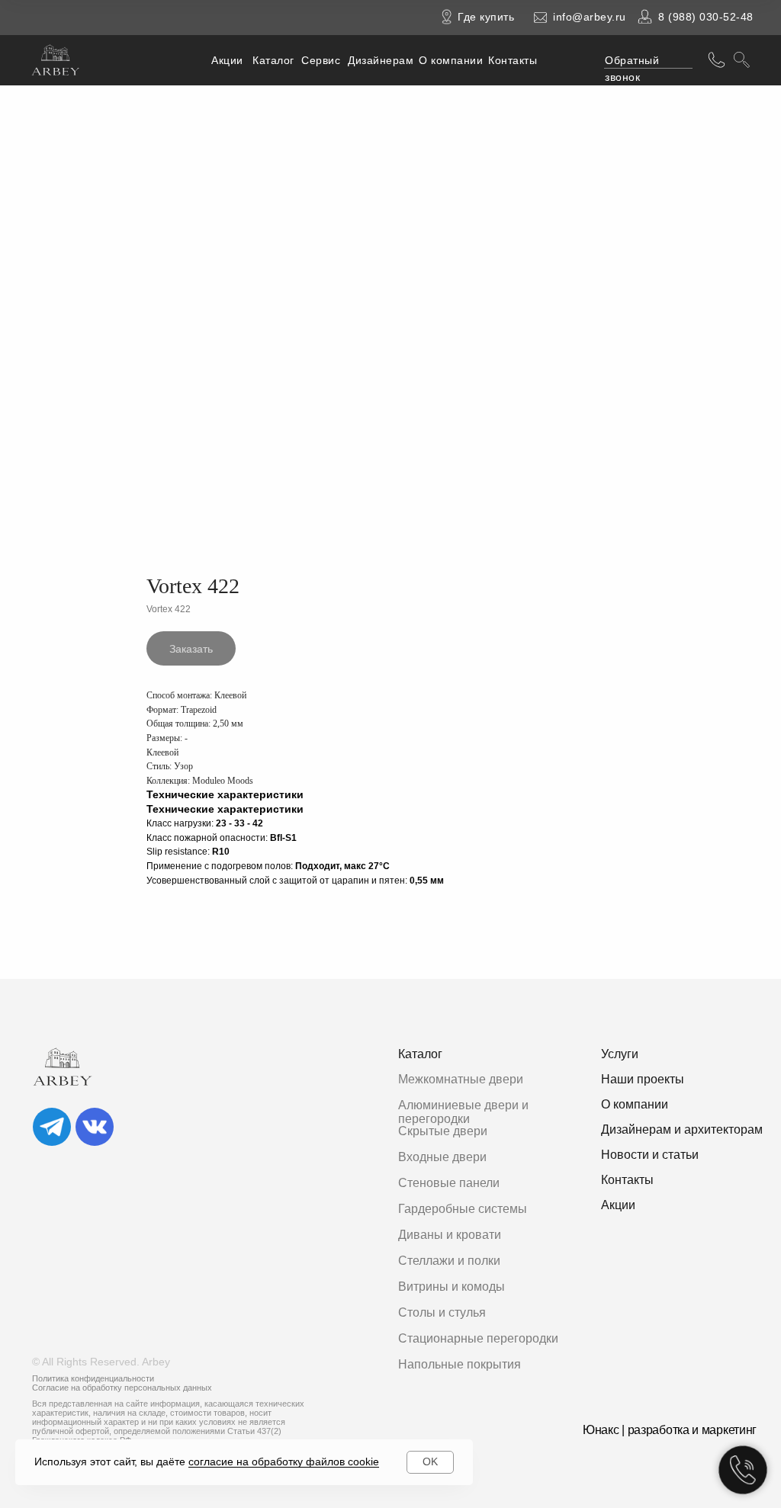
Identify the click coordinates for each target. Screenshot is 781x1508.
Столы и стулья (442, 1312)
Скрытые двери (442, 1131)
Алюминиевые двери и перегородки (463, 1112)
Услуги (619, 1054)
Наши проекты (642, 1079)
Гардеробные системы (462, 1208)
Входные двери (442, 1156)
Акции (227, 60)
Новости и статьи (650, 1154)
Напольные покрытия (459, 1364)
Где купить (486, 17)
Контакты (512, 60)
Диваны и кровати (449, 1234)
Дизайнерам (380, 60)
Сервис (320, 60)
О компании (451, 60)
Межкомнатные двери (460, 1079)
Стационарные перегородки (478, 1338)
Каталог (273, 60)
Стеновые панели (449, 1182)
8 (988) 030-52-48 (706, 17)
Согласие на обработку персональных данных (122, 1387)
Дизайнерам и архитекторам (682, 1129)
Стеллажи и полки (449, 1260)
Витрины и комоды (451, 1286)
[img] (52, 1127)
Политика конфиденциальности (93, 1378)
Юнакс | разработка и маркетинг (670, 1429)
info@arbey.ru (589, 17)
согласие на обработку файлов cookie (283, 1461)
